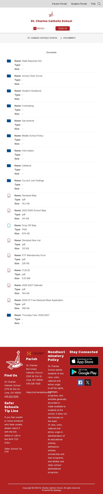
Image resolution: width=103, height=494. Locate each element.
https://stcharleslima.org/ (39, 392)
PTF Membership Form (34, 255)
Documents (69, 38)
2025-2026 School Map (34, 210)
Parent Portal (59, 3)
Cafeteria (26, 165)
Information (28, 150)
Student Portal (79, 3)
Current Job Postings (33, 180)
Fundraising (28, 105)
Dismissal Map (29, 195)
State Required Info (32, 61)
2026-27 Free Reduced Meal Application (42, 300)
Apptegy (57, 490)
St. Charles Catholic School (42, 38)
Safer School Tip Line (13, 450)
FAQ (93, 3)
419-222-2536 (11, 396)
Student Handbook (31, 90)
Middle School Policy (32, 135)
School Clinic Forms (32, 75)
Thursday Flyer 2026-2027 (35, 315)
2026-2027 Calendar (32, 285)
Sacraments (28, 120)
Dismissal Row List (31, 240)
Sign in (62, 28)
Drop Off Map (29, 225)
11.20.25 (26, 270)
